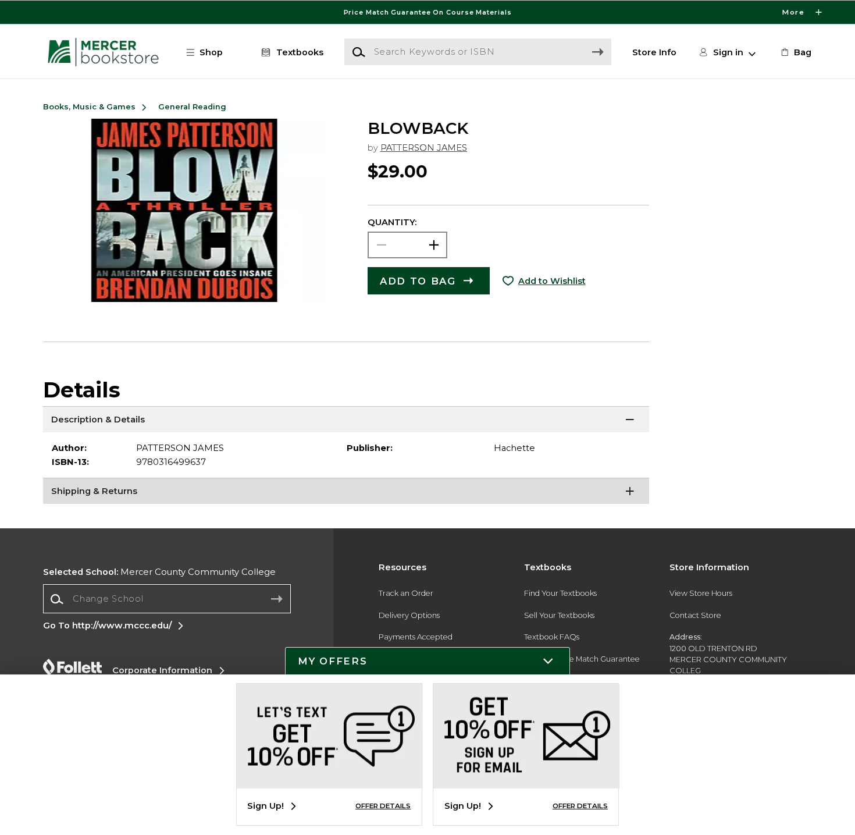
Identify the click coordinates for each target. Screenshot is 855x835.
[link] (795, 52)
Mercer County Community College (159, 572)
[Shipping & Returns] (346, 492)
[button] (427, 12)
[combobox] (167, 599)
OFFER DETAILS (383, 806)
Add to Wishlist (552, 281)
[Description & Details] (346, 421)
